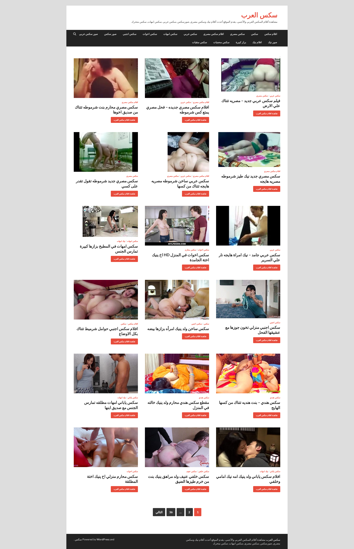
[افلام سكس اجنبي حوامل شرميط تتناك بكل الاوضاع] (106, 300)
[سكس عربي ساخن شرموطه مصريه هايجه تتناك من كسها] (177, 152)
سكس (254, 33)
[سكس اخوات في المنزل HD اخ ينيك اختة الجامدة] (177, 226)
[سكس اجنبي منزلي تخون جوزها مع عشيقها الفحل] (248, 299)
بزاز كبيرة (241, 42)
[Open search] (74, 34)
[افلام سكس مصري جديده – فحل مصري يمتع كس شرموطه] (177, 78)
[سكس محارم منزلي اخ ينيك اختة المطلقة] (106, 447)
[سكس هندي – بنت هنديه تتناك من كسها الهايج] (248, 373)
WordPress (103, 539)
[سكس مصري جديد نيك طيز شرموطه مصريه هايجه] (248, 149)
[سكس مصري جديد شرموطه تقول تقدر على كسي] (106, 152)
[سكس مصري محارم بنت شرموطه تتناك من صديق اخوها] (106, 78)
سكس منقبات (199, 42)
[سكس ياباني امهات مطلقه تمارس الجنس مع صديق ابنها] (106, 373)
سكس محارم (190, 249)
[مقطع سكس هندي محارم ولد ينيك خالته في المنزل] (177, 373)
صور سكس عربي (88, 33)
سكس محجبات (221, 42)
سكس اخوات (150, 33)
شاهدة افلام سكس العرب (268, 113)
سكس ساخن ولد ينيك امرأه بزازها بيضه (178, 328)
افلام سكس (270, 33)
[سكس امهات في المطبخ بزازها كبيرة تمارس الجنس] (106, 221)
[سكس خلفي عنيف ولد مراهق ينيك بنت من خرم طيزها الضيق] (177, 447)
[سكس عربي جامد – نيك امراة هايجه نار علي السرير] (248, 226)
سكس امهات (170, 33)
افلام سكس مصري (213, 33)
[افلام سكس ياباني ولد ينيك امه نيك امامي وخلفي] (248, 447)
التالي (159, 512)
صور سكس (110, 33)
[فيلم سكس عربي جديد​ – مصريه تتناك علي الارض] (248, 75)
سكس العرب (259, 14)
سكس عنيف (191, 471)
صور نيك (272, 42)
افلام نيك (257, 42)
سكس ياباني (133, 397)
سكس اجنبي (129, 33)
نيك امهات (121, 241)
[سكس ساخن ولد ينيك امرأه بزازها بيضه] (177, 300)
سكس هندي (275, 397)
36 (171, 512)
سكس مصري (237, 33)
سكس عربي (190, 33)
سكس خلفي (203, 471)
